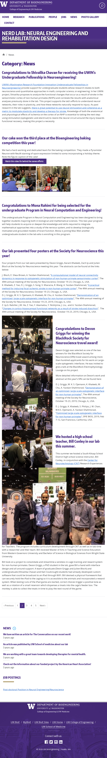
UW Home (57, 722)
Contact (9, 22)
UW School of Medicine (53, 726)
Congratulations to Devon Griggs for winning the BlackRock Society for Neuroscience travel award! (77, 335)
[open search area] (102, 6)
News (73, 17)
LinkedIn (61, 742)
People (53, 17)
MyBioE (27, 722)
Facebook (46, 742)
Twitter (51, 742)
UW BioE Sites (41, 722)
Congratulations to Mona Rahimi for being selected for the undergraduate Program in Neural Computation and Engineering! (52, 207)
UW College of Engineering (80, 722)
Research (19, 17)
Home (5, 17)
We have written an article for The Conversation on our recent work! (37, 636)
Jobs (63, 17)
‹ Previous (9, 605)
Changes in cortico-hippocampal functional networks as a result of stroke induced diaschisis (50, 308)
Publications (36, 17)
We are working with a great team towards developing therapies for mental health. (44, 656)
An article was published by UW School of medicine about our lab (35, 646)
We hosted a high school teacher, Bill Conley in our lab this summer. (78, 441)
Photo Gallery (90, 17)
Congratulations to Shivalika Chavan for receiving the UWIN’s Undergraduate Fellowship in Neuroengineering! (49, 75)
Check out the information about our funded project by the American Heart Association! (47, 666)
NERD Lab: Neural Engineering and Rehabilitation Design (3, 54)
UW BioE (15, 722)
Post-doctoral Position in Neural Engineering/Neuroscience (33, 689)
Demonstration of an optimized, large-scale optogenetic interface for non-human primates (80, 391)
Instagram (56, 742)
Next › (43, 605)
